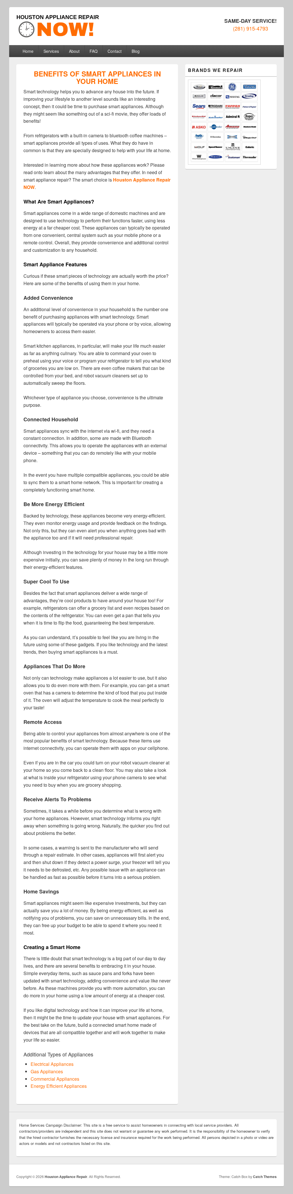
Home (28, 51)
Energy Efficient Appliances (59, 1086)
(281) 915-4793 (250, 28)
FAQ (94, 51)
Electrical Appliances (52, 1064)
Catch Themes (265, 1176)
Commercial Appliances (55, 1079)
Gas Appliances (47, 1071)
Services (51, 51)
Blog (136, 51)
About (74, 51)
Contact (115, 51)
